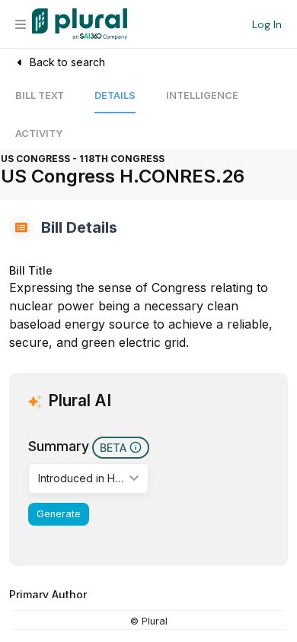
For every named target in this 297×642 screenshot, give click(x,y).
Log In (267, 24)
